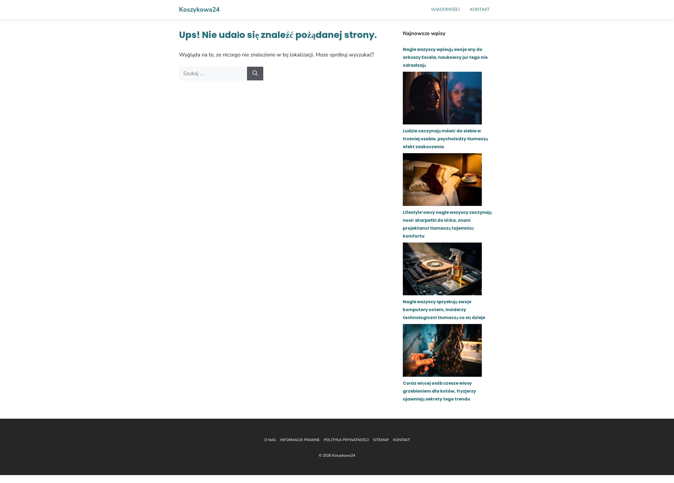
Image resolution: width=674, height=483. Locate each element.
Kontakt (480, 9)
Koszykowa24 (199, 9)
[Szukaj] (255, 73)
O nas (270, 439)
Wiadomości (445, 9)
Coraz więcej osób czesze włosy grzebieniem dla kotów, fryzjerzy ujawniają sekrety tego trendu (439, 391)
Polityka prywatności (346, 439)
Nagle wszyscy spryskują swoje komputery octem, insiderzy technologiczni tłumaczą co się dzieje (444, 310)
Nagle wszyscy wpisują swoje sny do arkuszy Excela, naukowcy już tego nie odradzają (445, 57)
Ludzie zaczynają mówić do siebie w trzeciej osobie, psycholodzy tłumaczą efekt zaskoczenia (445, 139)
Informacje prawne (300, 439)
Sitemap (381, 439)
